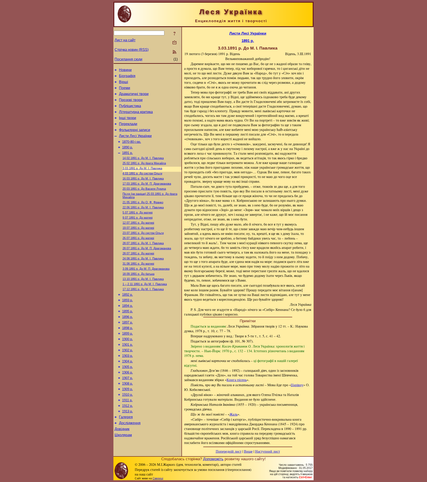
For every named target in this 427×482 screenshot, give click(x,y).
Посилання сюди (128, 59)
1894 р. (127, 306)
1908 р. (127, 383)
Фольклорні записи (134, 130)
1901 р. (127, 344)
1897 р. (127, 322)
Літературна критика (136, 112)
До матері (138, 212)
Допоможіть (213, 459)
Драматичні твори (134, 94)
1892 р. (127, 294)
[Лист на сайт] (174, 42)
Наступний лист (267, 451)
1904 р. (127, 361)
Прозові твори (131, 100)
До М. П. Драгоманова (147, 183)
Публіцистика (130, 106)
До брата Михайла (144, 163)
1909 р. (127, 389)
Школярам (123, 435)
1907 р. (127, 378)
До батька (138, 274)
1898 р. (127, 328)
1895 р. (127, 311)
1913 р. (127, 411)
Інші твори (127, 118)
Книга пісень (237, 379)
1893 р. (127, 300)
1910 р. (127, 394)
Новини (125, 70)
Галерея (126, 417)
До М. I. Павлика (143, 158)
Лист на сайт (125, 40)
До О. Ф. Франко (143, 202)
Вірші (123, 82)
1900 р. (127, 339)
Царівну (297, 384)
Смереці (158, 478)
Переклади (128, 124)
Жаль (234, 414)
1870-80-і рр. (131, 142)
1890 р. (127, 147)
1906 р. (127, 372)
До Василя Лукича (144, 188)
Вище (248, 451)
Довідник (122, 429)
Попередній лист (229, 451)
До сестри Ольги (142, 173)
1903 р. (127, 356)
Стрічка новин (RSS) (132, 50)
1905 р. (127, 367)
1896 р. (127, 317)
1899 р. (127, 333)
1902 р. (127, 350)
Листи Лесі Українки (135, 136)
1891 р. (127, 153)
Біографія (127, 76)
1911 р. (127, 400)
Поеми (124, 88)
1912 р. (127, 406)
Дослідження (130, 423)
